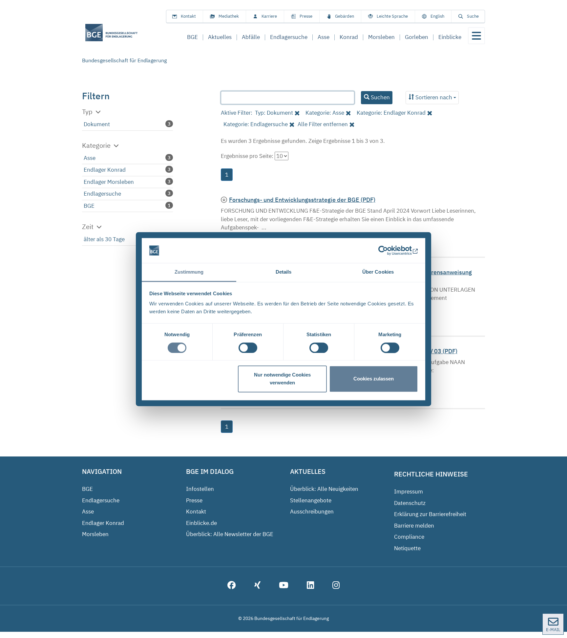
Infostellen (200, 489)
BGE (89, 205)
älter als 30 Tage (104, 239)
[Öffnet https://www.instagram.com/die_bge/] (336, 586)
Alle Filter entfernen (323, 124)
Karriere (269, 16)
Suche (473, 16)
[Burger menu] (476, 35)
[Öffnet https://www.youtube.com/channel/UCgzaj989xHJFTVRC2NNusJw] (283, 586)
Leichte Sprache (392, 16)
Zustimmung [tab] (189, 272)
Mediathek (229, 16)
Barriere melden (414, 525)
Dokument (97, 124)
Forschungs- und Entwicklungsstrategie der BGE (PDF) (302, 199)
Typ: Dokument (274, 112)
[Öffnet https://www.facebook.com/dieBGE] (231, 586)
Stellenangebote (310, 500)
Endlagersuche (102, 193)
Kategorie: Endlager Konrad (391, 112)
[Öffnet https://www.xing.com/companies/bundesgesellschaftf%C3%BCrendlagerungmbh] (257, 586)
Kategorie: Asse (324, 112)
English (437, 16)
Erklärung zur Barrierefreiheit (430, 514)
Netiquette (407, 548)
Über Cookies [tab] (378, 272)
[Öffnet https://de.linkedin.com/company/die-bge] (310, 586)
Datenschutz (410, 503)
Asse (89, 158)
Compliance (409, 536)
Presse (306, 16)
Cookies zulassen (373, 379)
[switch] (248, 347)
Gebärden (344, 16)
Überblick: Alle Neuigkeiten (324, 489)
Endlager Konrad (105, 169)
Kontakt (188, 16)
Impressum (408, 491)
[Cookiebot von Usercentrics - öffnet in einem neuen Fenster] (389, 250)
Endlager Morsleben (109, 181)
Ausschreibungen (312, 511)
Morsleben (95, 534)
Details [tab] (284, 272)
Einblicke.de (201, 523)
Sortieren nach (433, 97)
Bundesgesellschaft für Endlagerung (124, 60)
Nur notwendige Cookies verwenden (282, 379)
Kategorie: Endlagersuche (255, 124)
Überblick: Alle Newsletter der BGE (229, 534)
